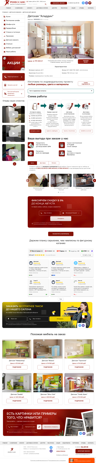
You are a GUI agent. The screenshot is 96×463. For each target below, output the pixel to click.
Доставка (43, 163)
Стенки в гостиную (13, 32)
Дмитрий (58, 261)
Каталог (29, 8)
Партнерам (76, 443)
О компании (18, 8)
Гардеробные (11, 28)
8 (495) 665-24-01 (73, 1)
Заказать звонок (59, 3)
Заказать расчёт (86, 61)
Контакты (90, 8)
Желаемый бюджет (71, 213)
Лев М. (80, 261)
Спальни (9, 44)
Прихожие (10, 36)
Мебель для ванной (13, 48)
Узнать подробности (86, 83)
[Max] (86, 3)
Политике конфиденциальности (40, 224)
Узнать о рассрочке (69, 131)
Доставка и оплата (42, 8)
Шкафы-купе (10, 24)
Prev (14, 105)
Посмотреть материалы (61, 233)
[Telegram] (83, 3)
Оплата (54, 163)
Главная (8, 8)
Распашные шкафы (13, 20)
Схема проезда (60, 451)
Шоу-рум (54, 8)
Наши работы (11, 51)
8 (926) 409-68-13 (73, 5)
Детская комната (15, 12)
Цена (32, 163)
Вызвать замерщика (52, 131)
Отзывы (81, 8)
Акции (73, 8)
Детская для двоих (29, 12)
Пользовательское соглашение (57, 460)
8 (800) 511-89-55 (73, 3)
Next (14, 164)
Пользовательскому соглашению (55, 224)
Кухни (8, 16)
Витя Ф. (80, 280)
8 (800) (81, 447)
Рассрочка (64, 8)
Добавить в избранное (62, 455)
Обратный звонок (84, 451)
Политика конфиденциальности (39, 460)
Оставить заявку (35, 131)
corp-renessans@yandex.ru (82, 454)
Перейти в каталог (86, 131)
